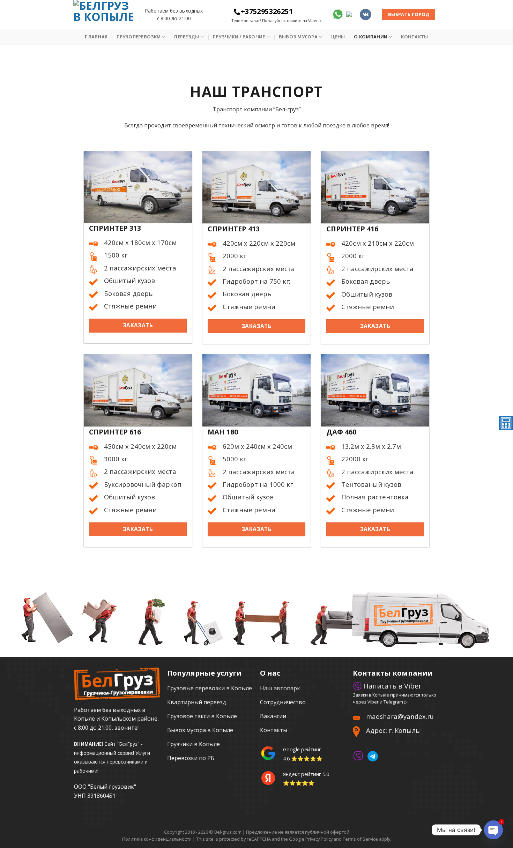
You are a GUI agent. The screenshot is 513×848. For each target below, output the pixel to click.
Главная (96, 37)
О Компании (370, 37)
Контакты (414, 37)
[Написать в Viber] (358, 755)
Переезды (186, 37)
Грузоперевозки (139, 37)
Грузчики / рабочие (239, 37)
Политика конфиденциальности (157, 839)
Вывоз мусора (298, 37)
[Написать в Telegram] (351, 13)
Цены (338, 37)
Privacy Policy (319, 839)
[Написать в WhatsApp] (337, 13)
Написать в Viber (392, 686)
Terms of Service (360, 839)
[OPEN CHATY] (493, 829)
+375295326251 (267, 11)
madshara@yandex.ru (400, 716)
